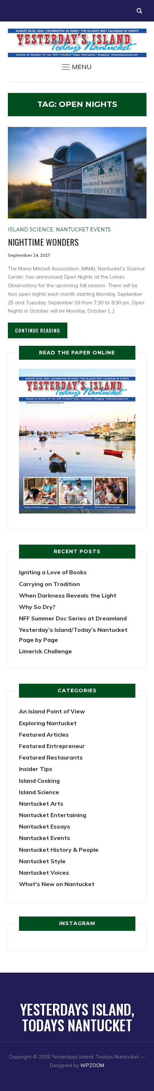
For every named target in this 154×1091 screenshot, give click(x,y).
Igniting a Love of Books (53, 572)
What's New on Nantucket (57, 884)
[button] (77, 67)
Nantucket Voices (44, 872)
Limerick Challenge (45, 651)
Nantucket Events (83, 229)
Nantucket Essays (44, 826)
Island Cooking (39, 780)
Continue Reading (37, 330)
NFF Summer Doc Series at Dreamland (73, 618)
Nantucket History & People (58, 849)
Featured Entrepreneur (52, 746)
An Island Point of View (52, 711)
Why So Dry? (37, 606)
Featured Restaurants (51, 757)
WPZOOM (92, 1065)
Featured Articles (44, 734)
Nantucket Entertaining (52, 815)
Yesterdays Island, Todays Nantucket (77, 1017)
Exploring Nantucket (48, 723)
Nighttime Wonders (43, 241)
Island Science (30, 229)
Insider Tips (35, 768)
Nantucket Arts (41, 803)
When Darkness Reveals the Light (67, 595)
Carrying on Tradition (49, 584)
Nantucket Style (42, 861)
